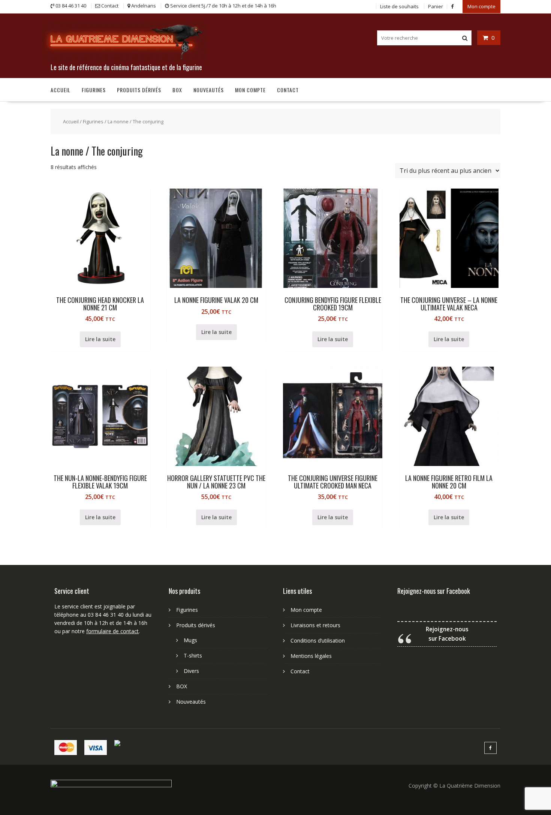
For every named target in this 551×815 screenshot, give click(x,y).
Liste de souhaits (399, 6)
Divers (191, 670)
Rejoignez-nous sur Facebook (433, 591)
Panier (435, 6)
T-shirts (193, 655)
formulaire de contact (112, 631)
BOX (177, 90)
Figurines (94, 90)
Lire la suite (100, 339)
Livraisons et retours (315, 625)
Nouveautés (208, 90)
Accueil (60, 90)
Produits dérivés (139, 90)
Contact (288, 90)
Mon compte (481, 6)
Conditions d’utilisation (317, 640)
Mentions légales (311, 655)
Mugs (190, 640)
